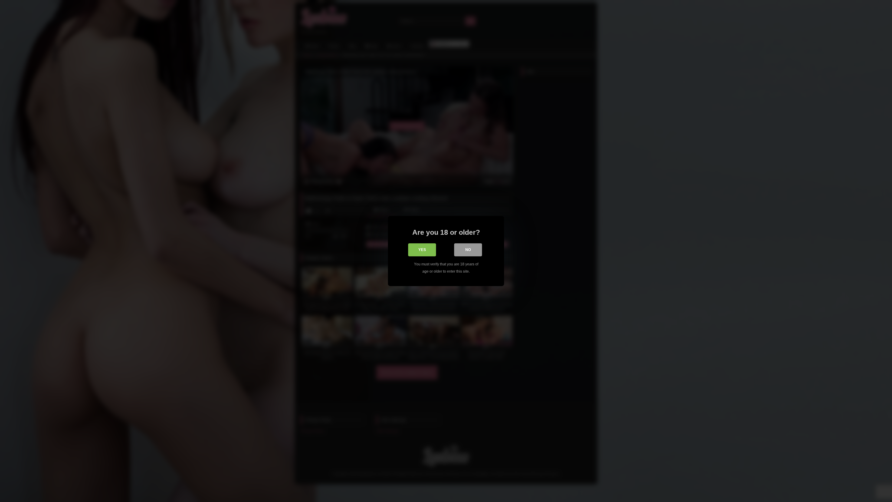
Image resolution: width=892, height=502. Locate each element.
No (468, 250)
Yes (422, 250)
